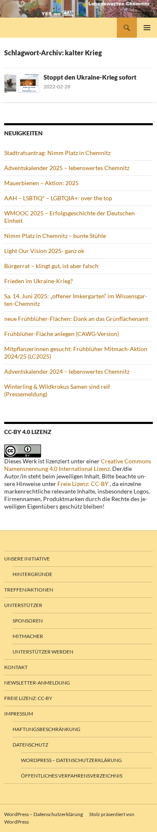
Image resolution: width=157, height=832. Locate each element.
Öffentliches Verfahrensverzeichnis (71, 776)
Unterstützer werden (43, 652)
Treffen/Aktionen (28, 590)
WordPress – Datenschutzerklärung (71, 760)
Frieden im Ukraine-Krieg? (38, 280)
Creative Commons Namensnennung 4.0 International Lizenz (77, 464)
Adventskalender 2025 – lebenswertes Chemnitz (66, 167)
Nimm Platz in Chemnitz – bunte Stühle (55, 235)
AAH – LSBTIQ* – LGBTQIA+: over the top (58, 198)
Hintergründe (32, 574)
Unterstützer (23, 605)
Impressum (18, 714)
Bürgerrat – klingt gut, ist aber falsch (51, 265)
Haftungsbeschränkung (46, 729)
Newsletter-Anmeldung (37, 683)
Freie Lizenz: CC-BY (82, 483)
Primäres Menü (147, 28)
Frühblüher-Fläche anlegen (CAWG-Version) (61, 333)
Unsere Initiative (27, 559)
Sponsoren (28, 621)
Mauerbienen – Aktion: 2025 (41, 182)
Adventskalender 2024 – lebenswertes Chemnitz (66, 371)
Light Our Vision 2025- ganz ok (44, 250)
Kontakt (16, 667)
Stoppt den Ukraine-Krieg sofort (90, 77)
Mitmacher (28, 636)
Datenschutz (30, 745)
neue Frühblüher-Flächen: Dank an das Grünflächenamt (76, 318)
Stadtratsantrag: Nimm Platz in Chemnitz (57, 152)
